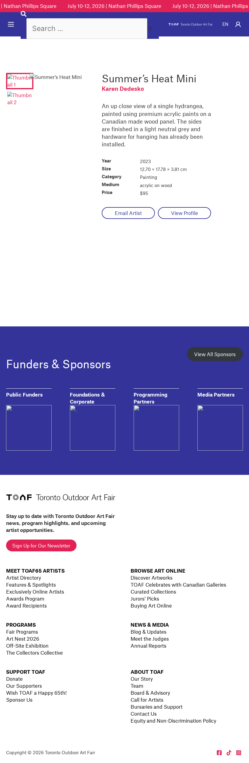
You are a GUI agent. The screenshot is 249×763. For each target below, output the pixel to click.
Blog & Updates (148, 631)
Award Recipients (26, 605)
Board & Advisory (150, 693)
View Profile (184, 213)
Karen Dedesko (123, 88)
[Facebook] (219, 752)
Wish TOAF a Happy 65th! (36, 693)
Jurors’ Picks (145, 598)
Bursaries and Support (156, 706)
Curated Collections (153, 591)
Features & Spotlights (31, 584)
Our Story (142, 679)
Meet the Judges (150, 638)
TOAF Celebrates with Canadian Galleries (178, 584)
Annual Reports (148, 645)
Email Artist (128, 213)
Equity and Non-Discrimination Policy (173, 720)
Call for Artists (147, 700)
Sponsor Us (19, 700)
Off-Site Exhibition (27, 645)
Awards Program (25, 598)
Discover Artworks (151, 577)
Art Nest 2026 (22, 638)
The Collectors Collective (34, 652)
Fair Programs (22, 631)
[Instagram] (238, 752)
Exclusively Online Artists (35, 591)
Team (137, 686)
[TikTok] (229, 752)
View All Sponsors (215, 354)
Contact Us (144, 713)
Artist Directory (23, 577)
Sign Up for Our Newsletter (41, 545)
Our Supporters (24, 686)
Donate (14, 679)
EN (225, 24)
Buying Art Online (151, 605)
